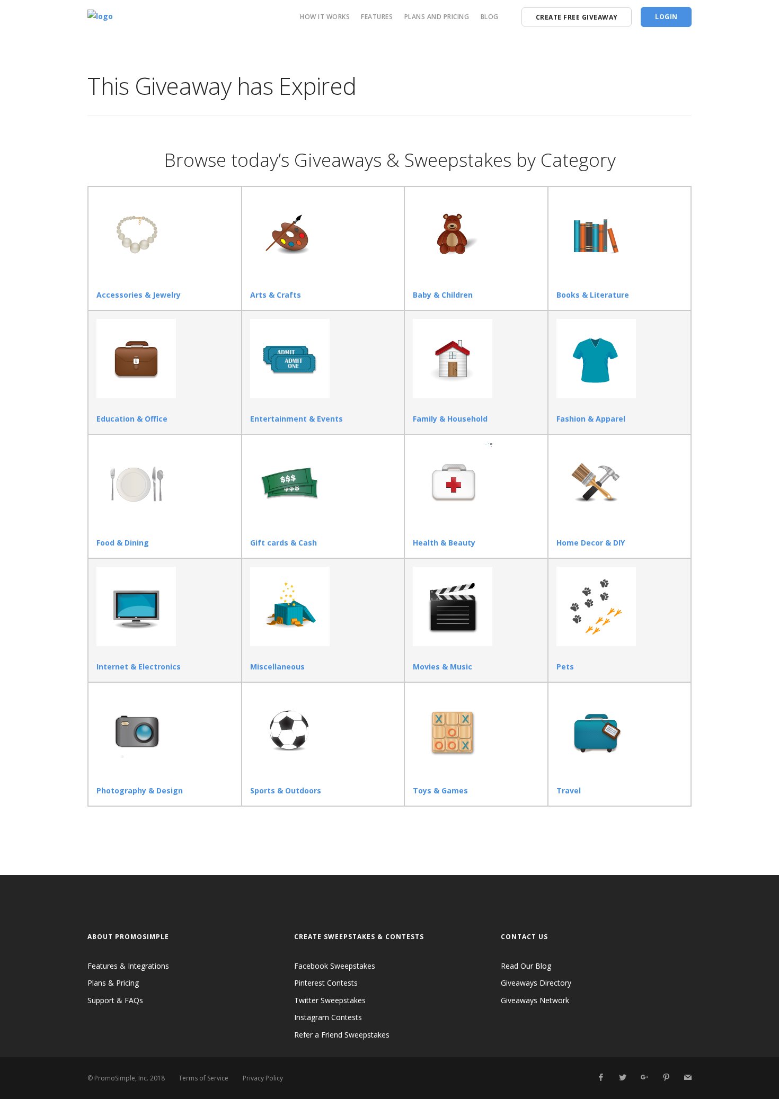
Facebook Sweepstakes (334, 966)
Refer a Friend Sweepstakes (342, 1035)
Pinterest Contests (326, 983)
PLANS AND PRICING (437, 16)
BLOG (490, 16)
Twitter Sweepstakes (330, 1000)
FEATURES (377, 16)
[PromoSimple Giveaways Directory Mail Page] (688, 1078)
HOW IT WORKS (325, 16)
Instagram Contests (328, 1017)
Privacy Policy (263, 1078)
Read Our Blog (526, 966)
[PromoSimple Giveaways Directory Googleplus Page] (644, 1078)
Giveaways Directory (536, 983)
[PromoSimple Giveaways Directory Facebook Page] (601, 1078)
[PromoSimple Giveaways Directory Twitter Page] (622, 1078)
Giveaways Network (535, 1000)
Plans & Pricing (113, 983)
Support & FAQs (115, 1000)
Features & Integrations (128, 966)
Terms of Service (203, 1078)
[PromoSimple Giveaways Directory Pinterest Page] (666, 1078)
